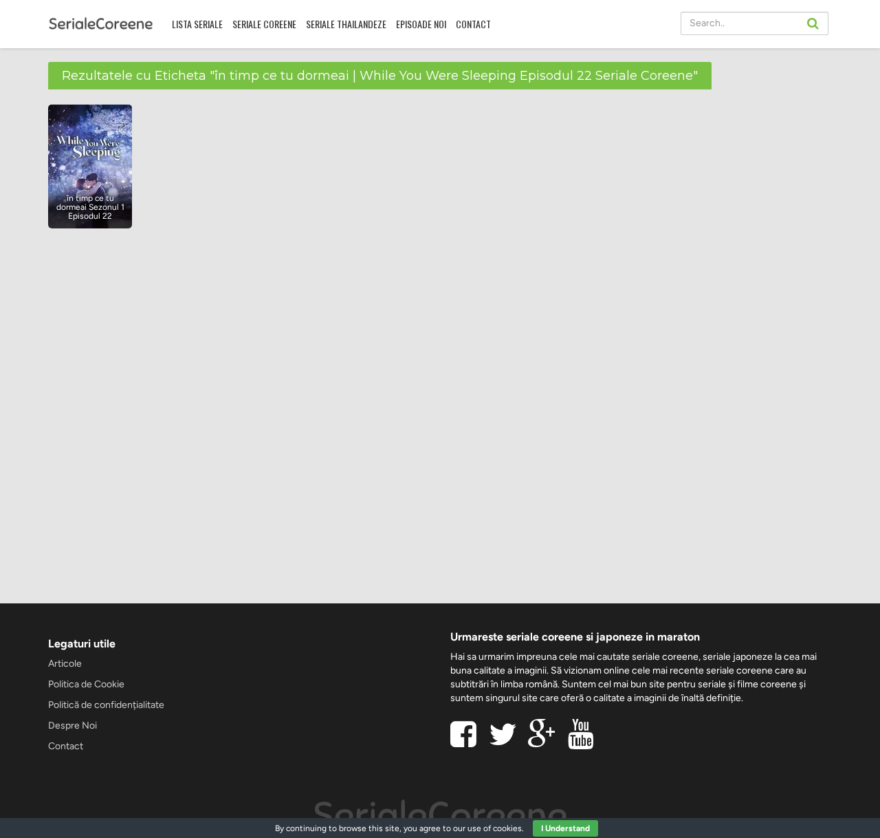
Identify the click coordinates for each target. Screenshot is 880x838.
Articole (65, 663)
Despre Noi (72, 725)
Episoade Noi (421, 24)
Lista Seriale (197, 24)
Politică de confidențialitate (106, 705)
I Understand (565, 828)
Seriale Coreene (264, 24)
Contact (473, 24)
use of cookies (495, 828)
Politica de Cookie (86, 684)
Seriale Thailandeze (346, 24)
